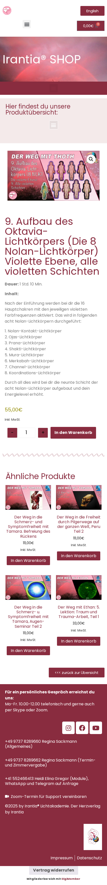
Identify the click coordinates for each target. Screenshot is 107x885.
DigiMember (70, 879)
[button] (27, 24)
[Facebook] (82, 728)
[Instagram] (68, 728)
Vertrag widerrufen (53, 870)
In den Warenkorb (73, 432)
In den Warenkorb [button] (28, 560)
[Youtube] (96, 728)
